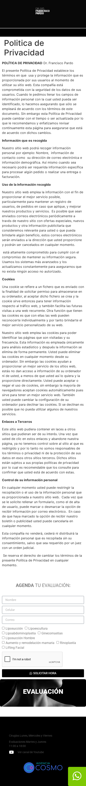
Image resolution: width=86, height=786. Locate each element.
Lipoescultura (38, 628)
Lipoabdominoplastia (21, 633)
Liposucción (14, 628)
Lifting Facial (15, 648)
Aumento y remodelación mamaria (30, 643)
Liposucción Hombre (20, 638)
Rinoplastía (68, 643)
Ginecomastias (52, 633)
